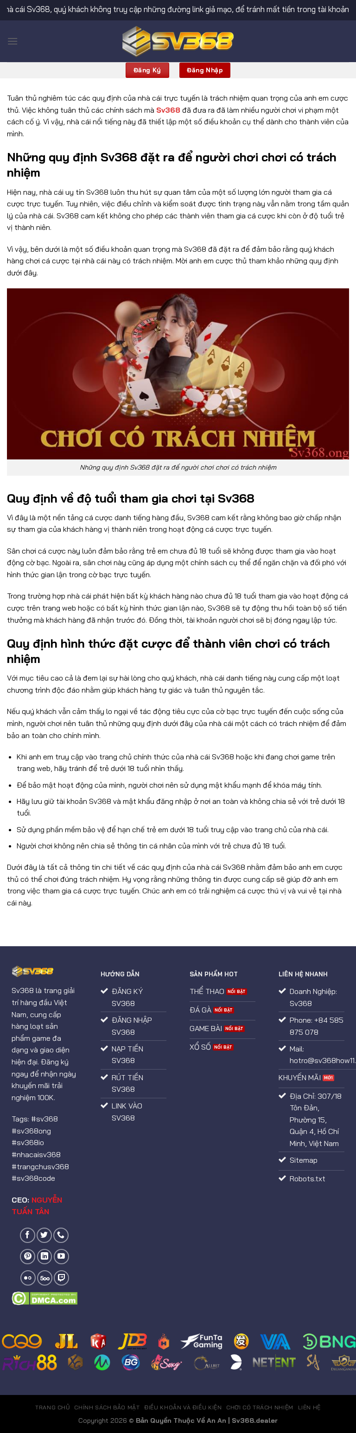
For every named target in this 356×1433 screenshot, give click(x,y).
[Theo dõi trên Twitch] (61, 1278)
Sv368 (168, 110)
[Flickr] (28, 1278)
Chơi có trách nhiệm (259, 1407)
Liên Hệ (309, 1407)
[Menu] (12, 41)
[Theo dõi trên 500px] (44, 1278)
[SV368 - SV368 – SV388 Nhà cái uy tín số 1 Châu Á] (178, 41)
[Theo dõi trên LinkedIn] (44, 1256)
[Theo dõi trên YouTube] (61, 1256)
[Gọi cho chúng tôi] (61, 1235)
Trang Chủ (52, 1407)
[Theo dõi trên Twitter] (44, 1235)
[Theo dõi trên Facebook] (27, 1235)
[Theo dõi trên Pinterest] (27, 1256)
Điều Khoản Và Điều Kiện (183, 1407)
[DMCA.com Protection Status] (44, 1297)
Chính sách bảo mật (107, 1407)
